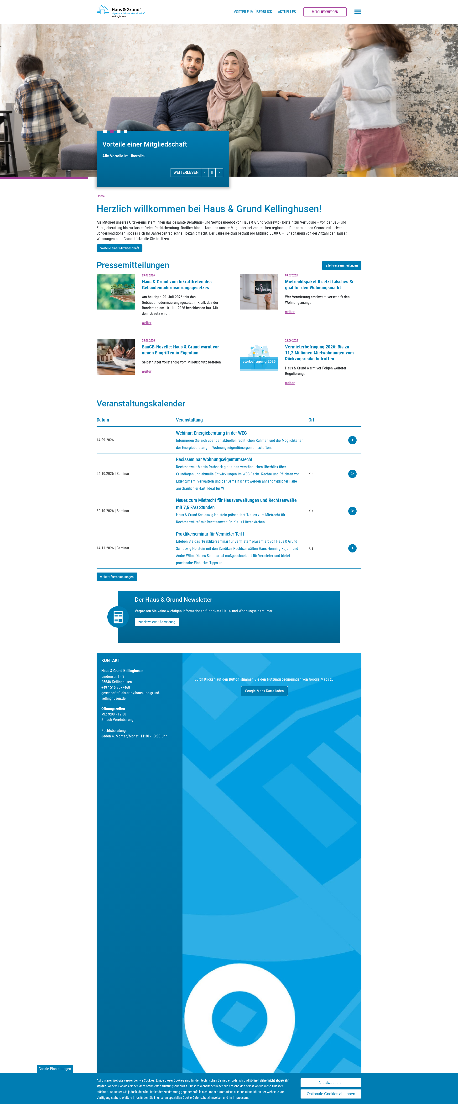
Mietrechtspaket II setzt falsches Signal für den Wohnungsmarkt (320, 284)
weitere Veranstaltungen (117, 577)
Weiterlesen (185, 172)
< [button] (206, 172)
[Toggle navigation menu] (357, 12)
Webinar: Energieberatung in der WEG (211, 433)
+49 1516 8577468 (115, 687)
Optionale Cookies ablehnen (331, 1094)
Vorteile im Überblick (253, 12)
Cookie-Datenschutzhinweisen (202, 1097)
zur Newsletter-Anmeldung (156, 622)
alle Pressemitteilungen (342, 265)
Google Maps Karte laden (264, 691)
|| (213, 172)
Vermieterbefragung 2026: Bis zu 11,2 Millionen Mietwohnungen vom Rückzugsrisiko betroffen (319, 353)
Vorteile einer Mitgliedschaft (119, 248)
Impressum (240, 1097)
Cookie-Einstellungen (55, 1069)
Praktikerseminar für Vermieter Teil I (210, 534)
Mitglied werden (325, 12)
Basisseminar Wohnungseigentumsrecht (214, 459)
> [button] (220, 172)
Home (101, 196)
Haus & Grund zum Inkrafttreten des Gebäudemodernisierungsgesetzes (177, 284)
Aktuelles (287, 12)
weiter (146, 323)
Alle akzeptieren (331, 1082)
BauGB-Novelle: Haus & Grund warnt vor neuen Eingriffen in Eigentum (180, 350)
